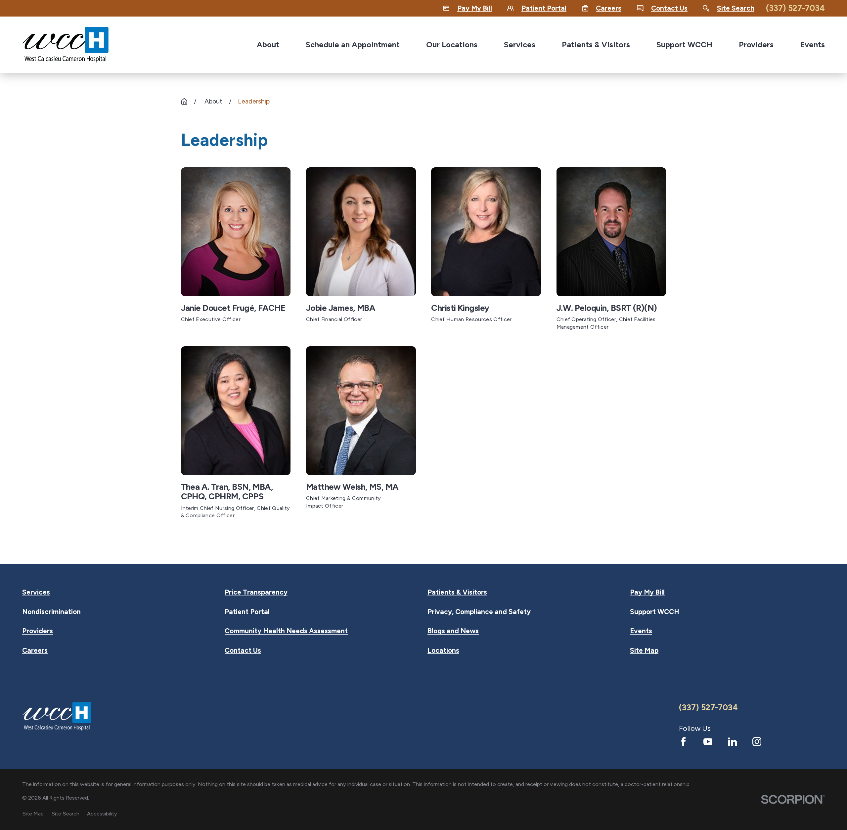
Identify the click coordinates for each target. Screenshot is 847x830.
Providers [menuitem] (756, 44)
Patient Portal (247, 611)
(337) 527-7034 (795, 8)
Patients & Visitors (457, 592)
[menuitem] (33, 813)
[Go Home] (184, 101)
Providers (37, 631)
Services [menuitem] (519, 44)
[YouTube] (707, 741)
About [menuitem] (268, 44)
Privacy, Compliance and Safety (479, 611)
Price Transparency (256, 592)
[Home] (65, 44)
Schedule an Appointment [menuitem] (353, 44)
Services (36, 592)
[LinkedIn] (732, 741)
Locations (443, 650)
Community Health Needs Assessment (286, 631)
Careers (35, 650)
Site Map (644, 650)
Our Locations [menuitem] (451, 44)
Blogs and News (453, 631)
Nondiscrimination (51, 611)
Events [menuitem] (812, 44)
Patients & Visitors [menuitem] (596, 44)
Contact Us (243, 650)
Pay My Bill (647, 592)
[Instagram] (756, 741)
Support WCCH (654, 611)
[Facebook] (683, 741)
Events (641, 631)
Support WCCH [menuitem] (684, 44)
